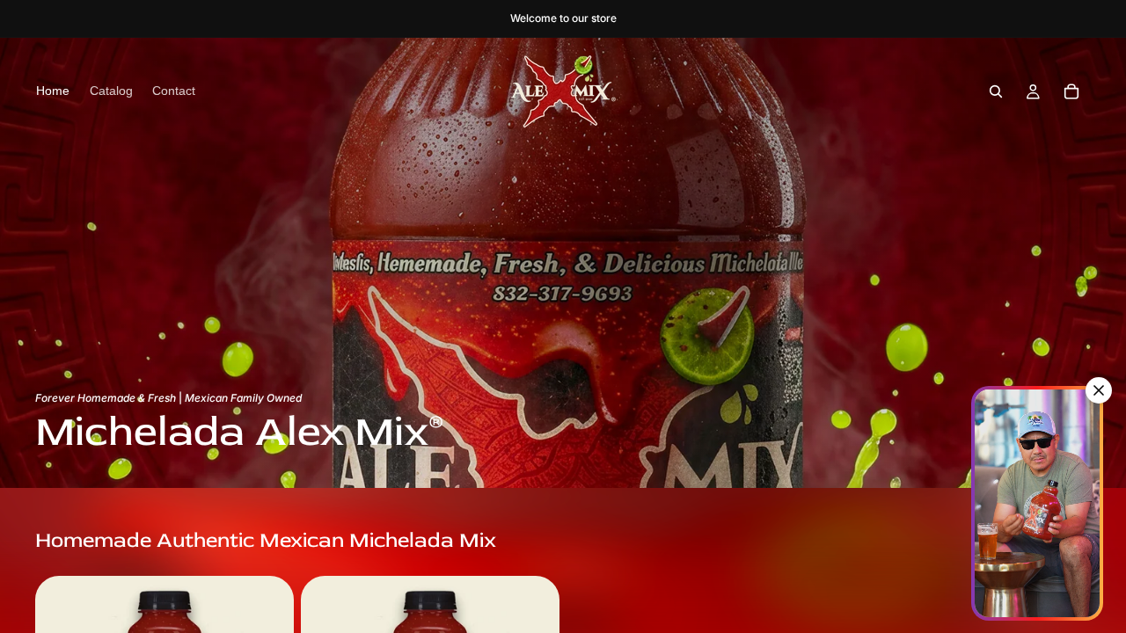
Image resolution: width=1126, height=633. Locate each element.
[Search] (995, 91)
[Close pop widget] (1099, 390)
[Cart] (1071, 91)
